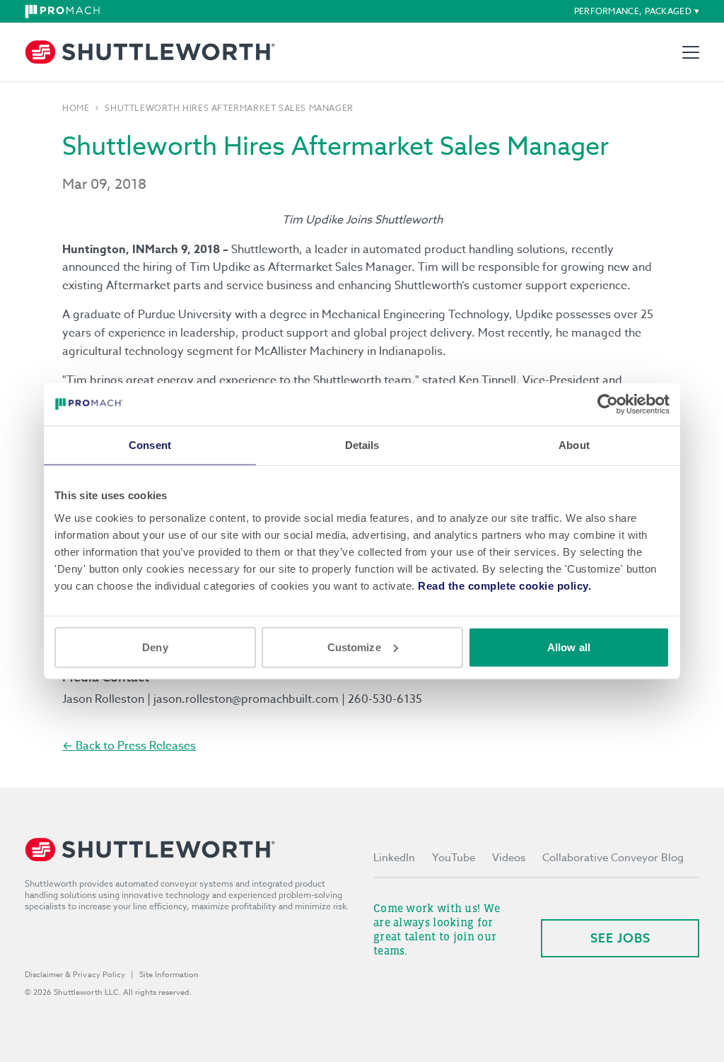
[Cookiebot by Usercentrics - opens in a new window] (608, 404)
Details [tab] (362, 445)
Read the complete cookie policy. (504, 585)
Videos (508, 857)
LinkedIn (394, 857)
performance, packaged (632, 11)
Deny (155, 647)
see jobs (620, 938)
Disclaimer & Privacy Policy (75, 975)
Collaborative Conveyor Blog (613, 857)
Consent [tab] (150, 445)
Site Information (169, 975)
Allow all (568, 647)
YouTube (453, 857)
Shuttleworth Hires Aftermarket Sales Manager (229, 108)
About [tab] (574, 445)
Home (75, 108)
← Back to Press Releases (129, 745)
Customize (354, 647)
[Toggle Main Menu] (690, 52)
